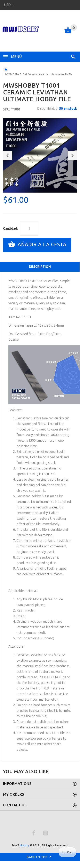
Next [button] (72, 155)
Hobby (20, 845)
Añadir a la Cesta (41, 244)
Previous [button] (7, 155)
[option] (40, 155)
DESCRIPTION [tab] (40, 266)
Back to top (37, 857)
